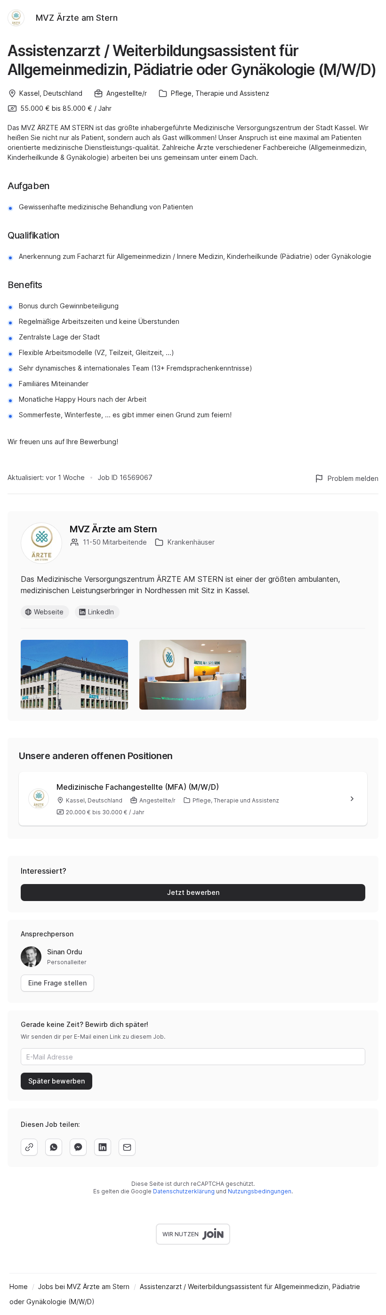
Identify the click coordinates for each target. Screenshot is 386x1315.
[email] (127, 1147)
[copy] (29, 1147)
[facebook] (78, 1147)
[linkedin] (102, 1147)
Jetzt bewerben (193, 892)
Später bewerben (56, 1081)
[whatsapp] (53, 1147)
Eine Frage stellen (57, 983)
